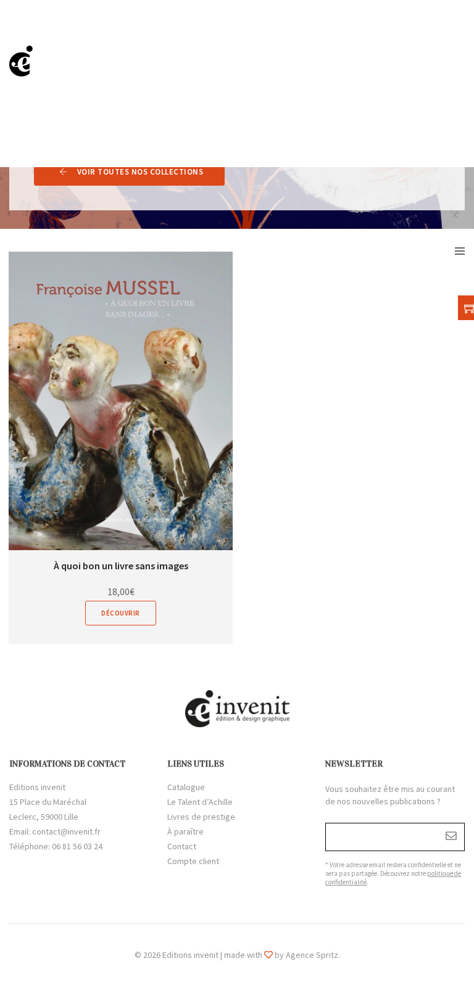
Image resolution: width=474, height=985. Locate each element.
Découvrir (120, 613)
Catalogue (186, 787)
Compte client (193, 861)
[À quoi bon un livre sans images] (121, 401)
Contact (181, 846)
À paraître (185, 831)
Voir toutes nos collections (140, 172)
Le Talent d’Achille (200, 801)
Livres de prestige (201, 816)
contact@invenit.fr (66, 831)
